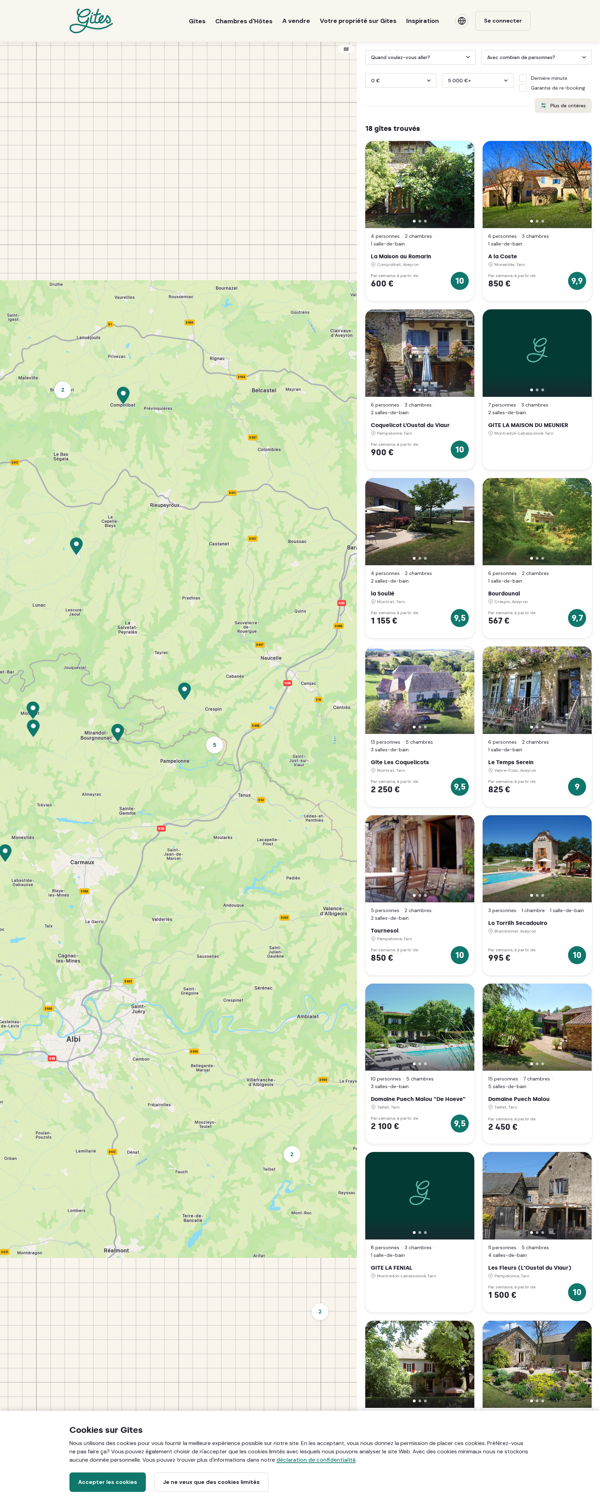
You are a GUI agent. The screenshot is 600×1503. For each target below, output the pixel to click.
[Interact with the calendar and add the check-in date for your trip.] (368, 57)
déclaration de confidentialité (316, 1459)
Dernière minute (549, 78)
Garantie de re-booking (558, 88)
